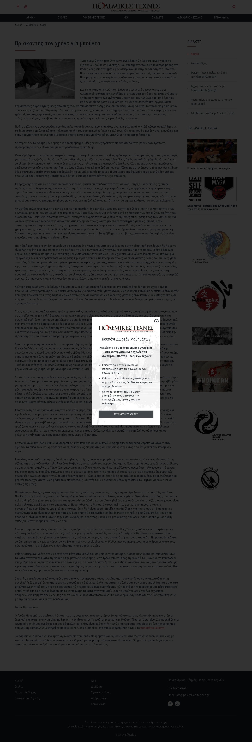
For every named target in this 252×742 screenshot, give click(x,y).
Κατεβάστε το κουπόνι (126, 414)
